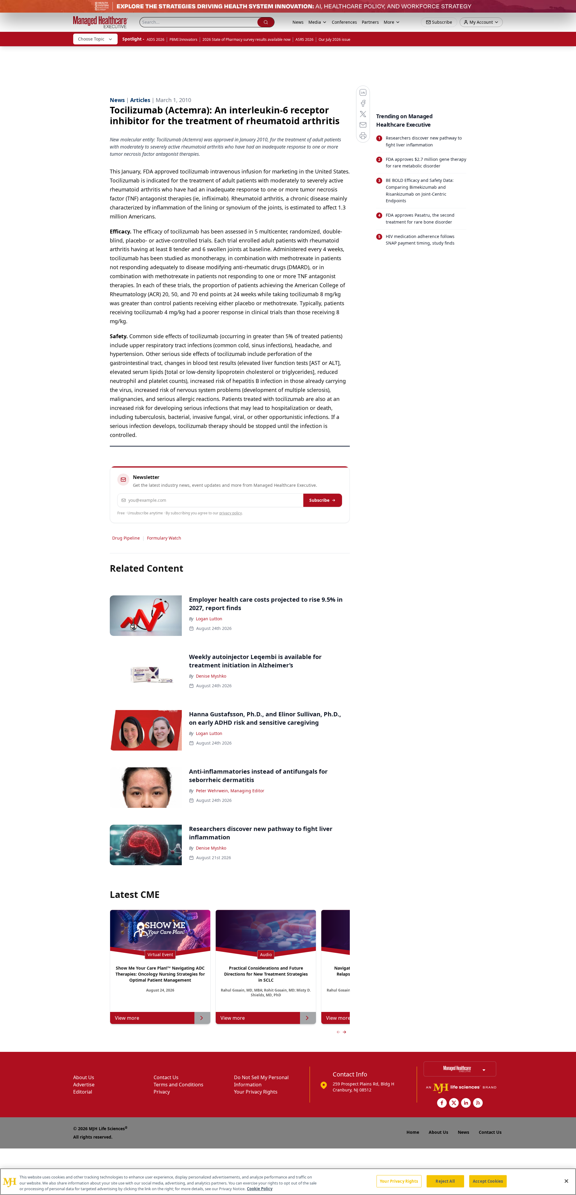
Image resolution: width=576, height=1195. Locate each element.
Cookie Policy (259, 1188)
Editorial (82, 1091)
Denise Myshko (211, 676)
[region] (288, 1181)
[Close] (566, 1180)
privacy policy (230, 513)
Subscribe (319, 500)
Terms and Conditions (178, 1084)
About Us (83, 1077)
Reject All (445, 1181)
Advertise (83, 1084)
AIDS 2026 (155, 39)
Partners (370, 22)
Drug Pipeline (126, 538)
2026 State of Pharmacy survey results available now (246, 39)
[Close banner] (568, 8)
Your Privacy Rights (256, 1091)
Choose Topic (91, 39)
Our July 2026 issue (334, 39)
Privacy (162, 1091)
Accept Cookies (488, 1181)
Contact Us (166, 1077)
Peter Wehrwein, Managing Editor (230, 790)
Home (412, 1132)
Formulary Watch (164, 538)
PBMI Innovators (183, 39)
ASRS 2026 (305, 39)
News (298, 22)
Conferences (344, 22)
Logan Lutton (209, 619)
